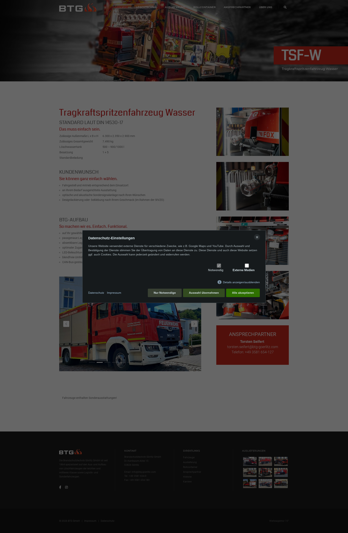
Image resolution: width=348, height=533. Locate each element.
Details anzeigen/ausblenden (241, 282)
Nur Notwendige (165, 292)
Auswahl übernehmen (204, 292)
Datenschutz (96, 292)
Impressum (114, 292)
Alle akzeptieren (243, 292)
